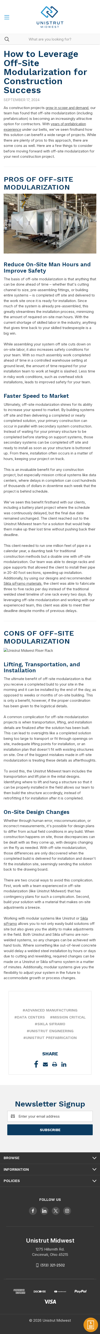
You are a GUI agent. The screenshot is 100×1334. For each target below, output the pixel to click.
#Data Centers (29, 1017)
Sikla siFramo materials (23, 583)
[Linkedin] (63, 1064)
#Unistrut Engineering (50, 1031)
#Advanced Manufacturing (50, 1010)
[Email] (45, 1064)
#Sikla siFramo (50, 1024)
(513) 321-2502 (52, 1265)
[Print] (54, 1064)
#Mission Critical (68, 1017)
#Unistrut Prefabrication (50, 1038)
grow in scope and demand (67, 108)
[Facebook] (36, 1064)
